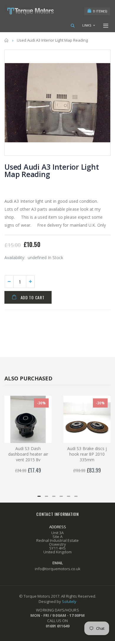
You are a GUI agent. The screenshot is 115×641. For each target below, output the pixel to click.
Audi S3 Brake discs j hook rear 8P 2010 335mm (87, 454)
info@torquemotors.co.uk (57, 568)
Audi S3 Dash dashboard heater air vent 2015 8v (28, 454)
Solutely (69, 601)
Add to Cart (33, 297)
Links (86, 25)
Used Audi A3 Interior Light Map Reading (51, 170)
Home (6, 40)
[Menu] (105, 26)
